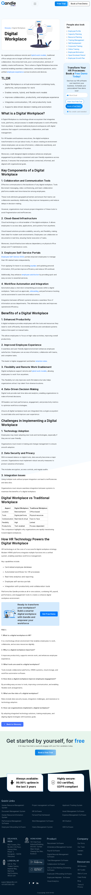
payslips (33, 266)
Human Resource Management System (13, 806)
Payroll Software (53, 851)
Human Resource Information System (12, 816)
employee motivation (76, 52)
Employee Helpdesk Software (59, 877)
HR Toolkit (81, 870)
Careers (80, 851)
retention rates (41, 361)
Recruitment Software (55, 843)
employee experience (15, 72)
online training (73, 49)
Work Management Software (42, 821)
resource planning (75, 37)
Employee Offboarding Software (59, 874)
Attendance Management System (59, 847)
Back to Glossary (13, 724)
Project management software (43, 805)
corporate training (75, 46)
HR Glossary (82, 866)
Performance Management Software (11, 822)
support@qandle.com (9, 882)
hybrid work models (38, 55)
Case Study (82, 877)
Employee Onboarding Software (14, 827)
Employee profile (74, 31)
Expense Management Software (74, 815)
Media (80, 854)
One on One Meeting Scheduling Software (59, 869)
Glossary (8, 28)
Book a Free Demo (74, 106)
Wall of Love (82, 873)
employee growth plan (76, 58)
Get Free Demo (48, 614)
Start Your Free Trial (74, 102)
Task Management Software (57, 860)
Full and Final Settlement (41, 815)
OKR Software (67, 827)
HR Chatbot (66, 821)
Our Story (81, 843)
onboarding (34, 291)
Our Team (81, 847)
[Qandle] (36, 862)
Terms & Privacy (80, 886)
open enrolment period (76, 55)
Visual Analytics (53, 881)
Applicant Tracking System (72, 805)
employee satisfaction (30, 275)
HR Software (37, 811)
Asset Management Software (73, 811)
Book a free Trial (45, 752)
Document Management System (13, 811)
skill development (74, 43)
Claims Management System (42, 827)
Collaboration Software (56, 864)
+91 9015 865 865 (7, 884)
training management (76, 40)
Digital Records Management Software (57, 855)
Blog (79, 881)
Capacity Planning (75, 34)
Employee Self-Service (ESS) (12, 257)
